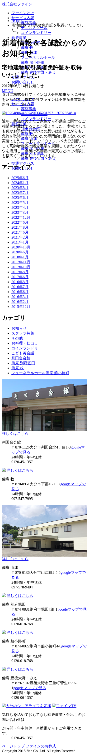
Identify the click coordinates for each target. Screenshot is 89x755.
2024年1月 (19, 183)
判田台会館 (30, 129)
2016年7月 (19, 287)
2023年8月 (19, 188)
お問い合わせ (22, 82)
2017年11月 (20, 262)
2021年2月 (19, 237)
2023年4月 (19, 208)
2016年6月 (19, 292)
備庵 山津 (29, 139)
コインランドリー (36, 33)
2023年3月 (19, 212)
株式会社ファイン (17, 4)
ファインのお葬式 (41, 746)
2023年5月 (19, 203)
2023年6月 (19, 198)
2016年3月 (19, 297)
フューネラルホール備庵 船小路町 (40, 373)
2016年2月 (19, 302)
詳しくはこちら (15, 434)
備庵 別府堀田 (33, 153)
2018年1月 (19, 257)
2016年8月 (19, 282)
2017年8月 (19, 272)
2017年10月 (20, 267)
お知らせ (19, 328)
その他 (17, 338)
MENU (7, 91)
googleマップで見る (29, 688)
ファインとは (22, 13)
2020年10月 (20, 247)
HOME (17, 21)
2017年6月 (19, 277)
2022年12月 (20, 217)
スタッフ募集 (22, 333)
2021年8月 (19, 227)
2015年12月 (20, 307)
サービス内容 (22, 18)
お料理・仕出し (24, 343)
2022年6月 (19, 222)
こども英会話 (22, 353)
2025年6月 (19, 178)
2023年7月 (19, 193)
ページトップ (13, 746)
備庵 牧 (27, 134)
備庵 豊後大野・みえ (38, 158)
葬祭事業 (28, 109)
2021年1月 (19, 242)
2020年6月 (19, 252)
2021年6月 (19, 232)
